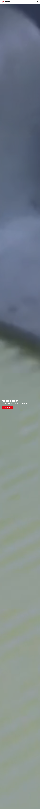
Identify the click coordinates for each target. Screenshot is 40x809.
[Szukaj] (34, 1)
